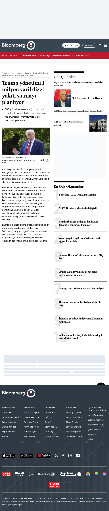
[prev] (100, 55)
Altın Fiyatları (29, 407)
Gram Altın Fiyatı (31, 412)
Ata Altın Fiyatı (30, 431)
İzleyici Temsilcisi (95, 415)
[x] (56, 456)
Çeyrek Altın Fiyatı (32, 417)
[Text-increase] (42, 160)
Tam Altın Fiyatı (31, 422)
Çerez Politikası (94, 429)
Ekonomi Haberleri (10, 417)
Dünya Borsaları (9, 427)
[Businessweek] (70, 474)
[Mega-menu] (105, 45)
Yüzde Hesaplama (74, 436)
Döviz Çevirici (51, 412)
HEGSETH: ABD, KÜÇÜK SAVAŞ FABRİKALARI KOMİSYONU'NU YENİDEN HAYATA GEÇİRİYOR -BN (56, 55)
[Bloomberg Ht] (46, 474)
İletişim (91, 439)
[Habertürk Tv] (19, 474)
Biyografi (92, 434)
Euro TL (48, 422)
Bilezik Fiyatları (72, 422)
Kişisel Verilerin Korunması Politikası (97, 409)
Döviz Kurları (50, 407)
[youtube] (78, 456)
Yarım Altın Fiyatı (31, 427)
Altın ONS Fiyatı (30, 436)
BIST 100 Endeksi (73, 427)
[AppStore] (8, 455)
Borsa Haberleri (9, 422)
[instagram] (70, 456)
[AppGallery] (44, 455)
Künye (5, 436)
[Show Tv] (88, 474)
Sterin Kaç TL (51, 427)
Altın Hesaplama (73, 431)
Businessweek (8, 407)
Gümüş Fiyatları (73, 412)
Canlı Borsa (71, 407)
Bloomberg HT (8, 73)
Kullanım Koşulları (96, 420)
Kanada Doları (51, 436)
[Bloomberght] (18, 45)
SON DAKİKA (9, 55)
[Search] (100, 45)
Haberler (19, 73)
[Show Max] (105, 474)
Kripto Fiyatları (8, 431)
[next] (106, 55)
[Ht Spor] (31, 474)
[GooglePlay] (26, 455)
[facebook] (63, 456)
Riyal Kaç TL (50, 431)
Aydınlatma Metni (96, 424)
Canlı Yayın (7, 412)
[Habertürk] (6, 474)
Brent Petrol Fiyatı (74, 417)
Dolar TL (48, 417)
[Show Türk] (96, 474)
